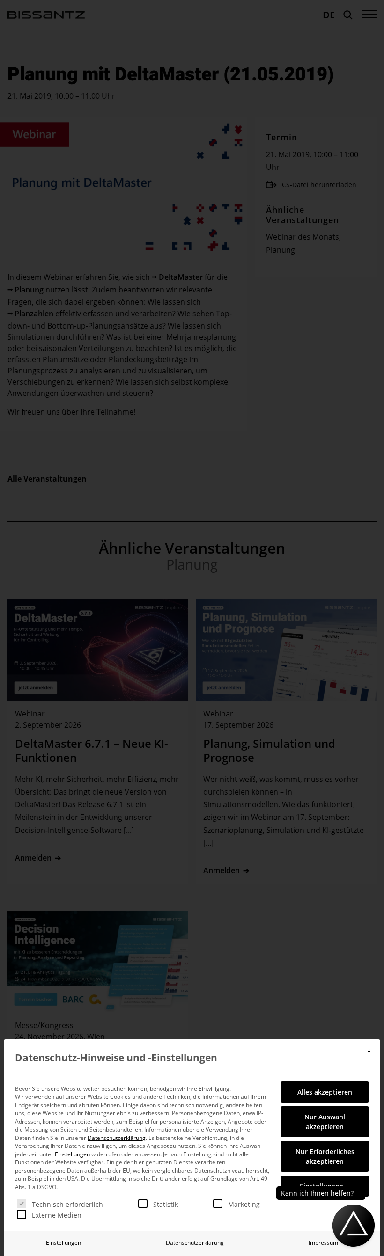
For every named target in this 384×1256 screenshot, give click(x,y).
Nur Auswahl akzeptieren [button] (324, 1121)
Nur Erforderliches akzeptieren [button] (324, 1156)
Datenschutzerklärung (117, 1138)
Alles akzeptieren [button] (324, 1092)
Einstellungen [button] (72, 1154)
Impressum (323, 1243)
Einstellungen (63, 1243)
